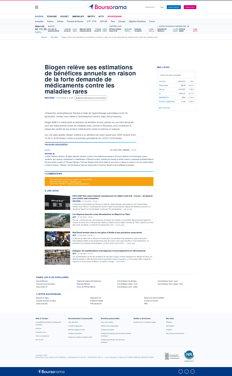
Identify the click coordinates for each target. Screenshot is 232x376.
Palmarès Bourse (83, 284)
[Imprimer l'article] (38, 88)
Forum (152, 21)
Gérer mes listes (164, 108)
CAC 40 (161, 89)
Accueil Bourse (42, 281)
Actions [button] (50, 21)
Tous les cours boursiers (45, 284)
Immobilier (78, 16)
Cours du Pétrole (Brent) (86, 287)
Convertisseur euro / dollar (127, 287)
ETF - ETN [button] (91, 21)
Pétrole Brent (163, 85)
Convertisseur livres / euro (168, 281)
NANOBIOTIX (164, 97)
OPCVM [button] (103, 21)
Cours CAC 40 (41, 287)
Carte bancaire (42, 303)
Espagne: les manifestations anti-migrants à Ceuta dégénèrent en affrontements (109, 250)
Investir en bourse (151, 300)
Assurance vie (95, 298)
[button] (36, 7)
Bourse (39, 16)
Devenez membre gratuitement (78, 184)
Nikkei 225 (39, 26)
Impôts (91, 16)
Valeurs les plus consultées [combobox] (170, 75)
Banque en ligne (42, 298)
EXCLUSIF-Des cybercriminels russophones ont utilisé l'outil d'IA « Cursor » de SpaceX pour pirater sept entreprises (112, 197)
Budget (64, 16)
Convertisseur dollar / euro (127, 284)
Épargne (52, 16)
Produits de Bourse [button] (75, 21)
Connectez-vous (75, 181)
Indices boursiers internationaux (89, 281)
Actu (101, 16)
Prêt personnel (96, 303)
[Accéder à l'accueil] (37, 37)
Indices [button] (60, 21)
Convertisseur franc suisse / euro (170, 284)
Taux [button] (113, 21)
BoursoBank (115, 16)
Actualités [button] (39, 21)
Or (160, 93)
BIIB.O (55, 122)
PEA (145, 303)
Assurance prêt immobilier (154, 298)
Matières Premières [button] (137, 21)
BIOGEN (47, 150)
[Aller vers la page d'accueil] (115, 7)
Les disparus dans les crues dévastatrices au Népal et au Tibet (101, 214)
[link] (38, 328)
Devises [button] (121, 21)
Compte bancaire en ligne (46, 300)
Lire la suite (128, 209)
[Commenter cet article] (38, 66)
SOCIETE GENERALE (167, 101)
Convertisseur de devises (127, 281)
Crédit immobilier (96, 300)
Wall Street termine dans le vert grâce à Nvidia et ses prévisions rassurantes (107, 232)
